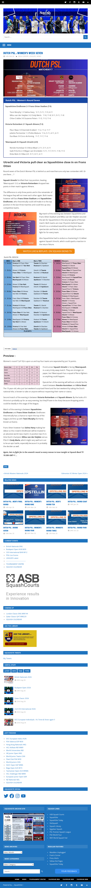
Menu (9, 45)
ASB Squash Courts (57, 814)
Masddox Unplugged (57, 852)
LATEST (7, 671)
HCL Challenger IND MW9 (16, 774)
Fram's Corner (55, 855)
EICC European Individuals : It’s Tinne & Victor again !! (35, 719)
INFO (14, 671)
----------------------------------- (16, 561)
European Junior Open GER (16, 777)
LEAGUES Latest (12, 558)
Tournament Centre (37, 879)
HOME (17, 879)
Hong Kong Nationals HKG (16, 744)
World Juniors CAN (13, 762)
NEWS (39, 56)
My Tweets (7, 658)
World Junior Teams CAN (15, 756)
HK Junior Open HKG (14, 753)
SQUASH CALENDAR (14, 567)
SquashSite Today (56, 820)
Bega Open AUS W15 (14, 768)
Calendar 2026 (82, 879)
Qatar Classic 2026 (22, 698)
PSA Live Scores (12, 555)
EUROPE (26, 56)
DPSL (6, 467)
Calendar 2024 (54, 879)
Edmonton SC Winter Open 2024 (73, 473)
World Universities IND (15, 750)
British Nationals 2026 (23, 677)
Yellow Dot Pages (56, 861)
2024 (20, 56)
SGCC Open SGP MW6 (14, 765)
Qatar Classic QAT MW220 (16, 616)
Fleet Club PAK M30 (13, 759)
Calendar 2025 (68, 879)
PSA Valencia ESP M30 (14, 741)
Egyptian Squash (56, 829)
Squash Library (55, 826)
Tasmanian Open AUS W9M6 (17, 771)
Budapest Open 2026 (23, 687)
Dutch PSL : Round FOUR (77, 527)
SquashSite (54, 817)
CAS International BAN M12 (16, 552)
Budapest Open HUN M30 (16, 549)
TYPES (27, 671)
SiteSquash (54, 823)
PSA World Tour (56, 835)
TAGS (20, 671)
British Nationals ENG (14, 546)
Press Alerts (54, 858)
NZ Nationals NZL (13, 780)
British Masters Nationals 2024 (16, 473)
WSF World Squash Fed (58, 838)
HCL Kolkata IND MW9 (14, 747)
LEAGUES (32, 56)
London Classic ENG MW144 (17, 613)
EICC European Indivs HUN (16, 739)
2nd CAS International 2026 (25, 709)
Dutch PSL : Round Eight (77, 501)
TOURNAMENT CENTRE (15, 564)
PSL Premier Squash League (60, 832)
